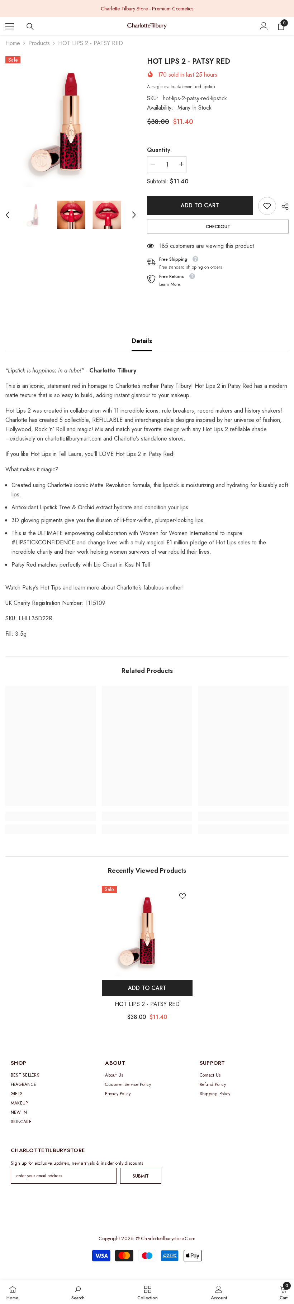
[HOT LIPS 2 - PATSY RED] (147, 931)
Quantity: (159, 150)
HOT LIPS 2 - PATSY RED (147, 1004)
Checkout (218, 226)
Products (39, 43)
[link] (267, 206)
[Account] (264, 26)
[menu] (9, 26)
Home (12, 43)
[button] (7, 215)
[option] (147, 8)
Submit (141, 1176)
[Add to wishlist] (182, 895)
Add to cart (200, 205)
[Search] (30, 26)
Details (142, 341)
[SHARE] (282, 206)
